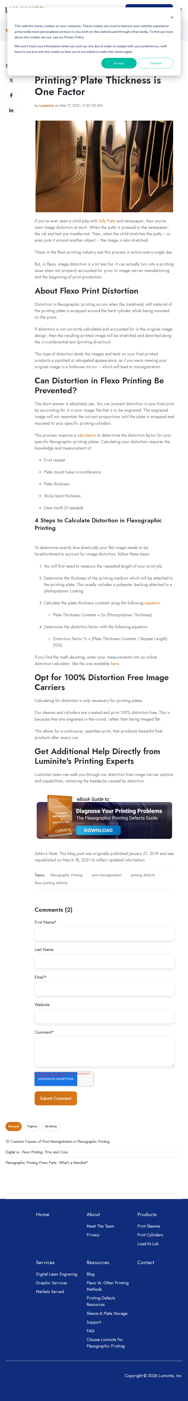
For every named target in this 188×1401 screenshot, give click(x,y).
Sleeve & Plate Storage (107, 1313)
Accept (119, 63)
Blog (90, 1274)
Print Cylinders (150, 1235)
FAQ (90, 1331)
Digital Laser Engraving (56, 1274)
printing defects (143, 875)
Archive (51, 1126)
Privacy (93, 1235)
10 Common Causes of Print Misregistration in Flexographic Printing (58, 1141)
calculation (86, 435)
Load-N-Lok (147, 1244)
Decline (156, 63)
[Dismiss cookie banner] (172, 17)
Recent (13, 1126)
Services (45, 1262)
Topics (32, 1126)
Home (42, 1214)
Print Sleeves (148, 1226)
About (93, 1214)
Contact (145, 1262)
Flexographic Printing (66, 875)
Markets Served (50, 1292)
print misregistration (107, 875)
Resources (98, 1262)
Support (94, 1322)
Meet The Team (100, 1226)
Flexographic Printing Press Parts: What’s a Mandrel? (47, 1162)
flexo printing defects (51, 883)
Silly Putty (107, 221)
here (115, 664)
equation (152, 603)
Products (147, 1214)
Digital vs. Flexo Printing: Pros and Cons (37, 1152)
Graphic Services (51, 1283)
